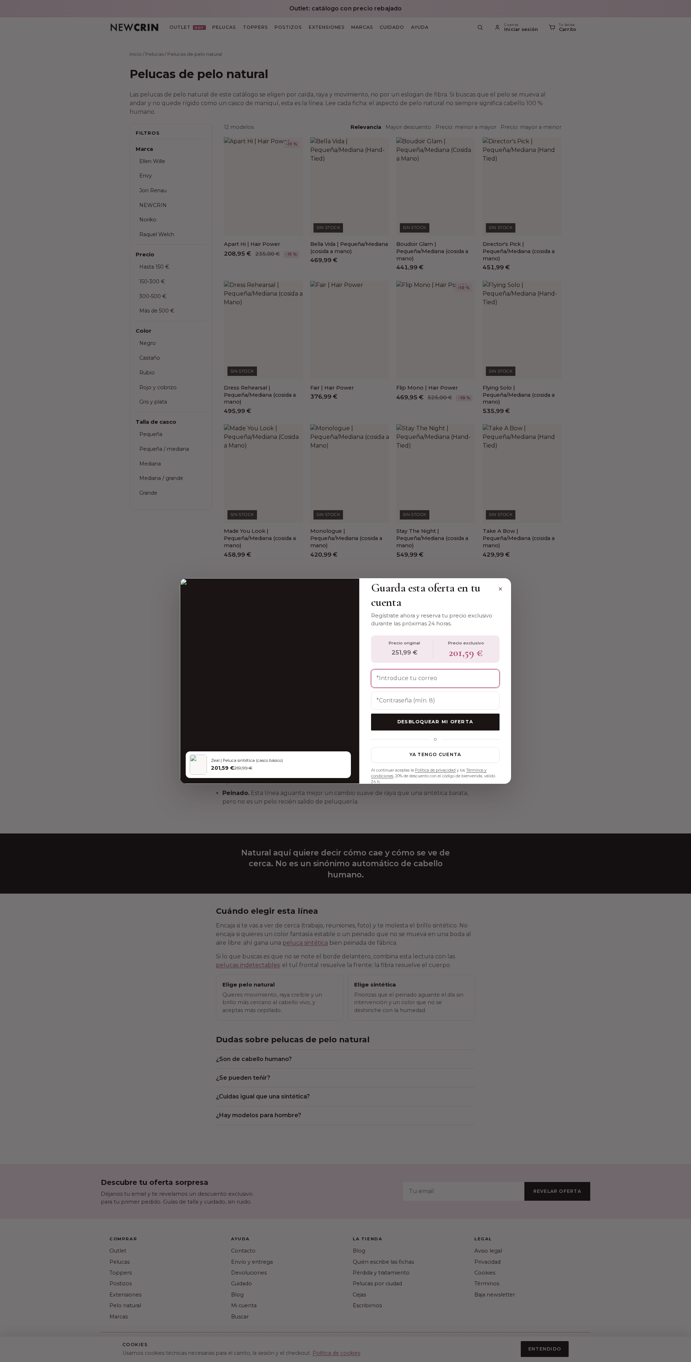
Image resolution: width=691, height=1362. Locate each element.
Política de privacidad (435, 770)
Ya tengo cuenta (435, 754)
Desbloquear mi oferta (435, 721)
